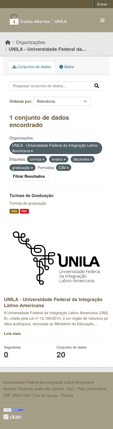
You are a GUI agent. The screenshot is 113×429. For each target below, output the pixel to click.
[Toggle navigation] (102, 20)
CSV (14, 211)
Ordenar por (20, 101)
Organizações (30, 42)
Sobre (68, 66)
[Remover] (32, 151)
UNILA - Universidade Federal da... (47, 49)
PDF (24, 211)
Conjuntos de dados (34, 66)
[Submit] (97, 86)
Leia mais (12, 333)
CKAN (12, 417)
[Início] (8, 42)
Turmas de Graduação (31, 195)
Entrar (102, 4)
